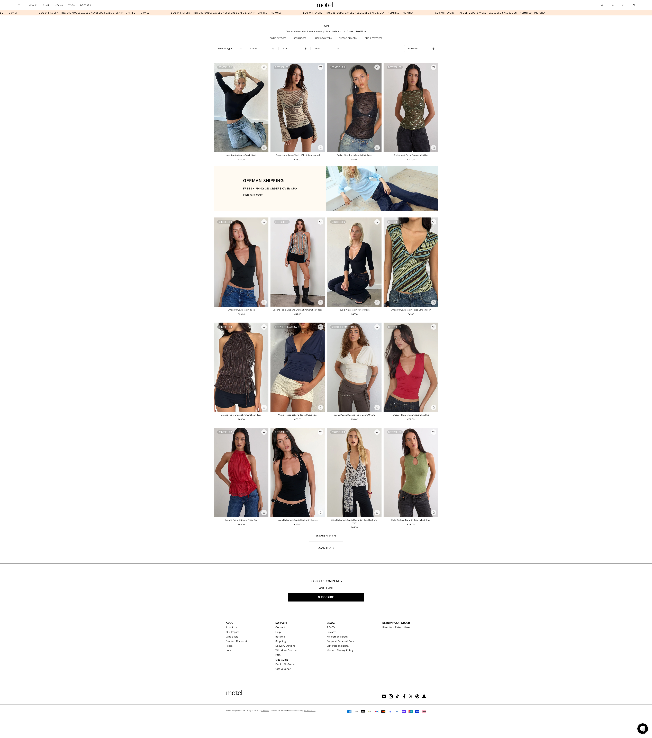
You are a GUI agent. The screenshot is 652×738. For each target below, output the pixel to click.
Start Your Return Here (396, 627)
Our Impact (232, 632)
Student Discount (236, 641)
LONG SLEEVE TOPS (373, 38)
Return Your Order (396, 623)
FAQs (278, 655)
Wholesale (232, 636)
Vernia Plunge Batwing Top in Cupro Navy (297, 415)
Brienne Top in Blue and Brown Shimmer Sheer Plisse (297, 309)
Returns (280, 636)
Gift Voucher (283, 669)
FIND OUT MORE (253, 195)
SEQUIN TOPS (300, 38)
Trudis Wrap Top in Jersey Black (354, 309)
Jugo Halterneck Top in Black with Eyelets (298, 520)
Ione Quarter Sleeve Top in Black (241, 155)
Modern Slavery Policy (340, 650)
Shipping (280, 641)
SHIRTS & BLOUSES (348, 38)
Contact (280, 627)
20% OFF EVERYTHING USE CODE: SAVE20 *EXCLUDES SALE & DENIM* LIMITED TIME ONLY (102, 13)
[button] (264, 67)
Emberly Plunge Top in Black (241, 309)
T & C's (331, 627)
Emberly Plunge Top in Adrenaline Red (411, 415)
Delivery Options (285, 646)
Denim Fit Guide (285, 664)
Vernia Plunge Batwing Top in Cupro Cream (354, 415)
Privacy (331, 632)
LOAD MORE (326, 548)
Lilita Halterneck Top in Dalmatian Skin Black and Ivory (354, 521)
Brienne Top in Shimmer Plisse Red (241, 520)
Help (278, 632)
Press (229, 646)
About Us (231, 627)
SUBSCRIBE (326, 597)
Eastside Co (265, 711)
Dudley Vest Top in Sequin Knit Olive (411, 155)
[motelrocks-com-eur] (324, 5)
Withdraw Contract (286, 650)
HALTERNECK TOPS (323, 38)
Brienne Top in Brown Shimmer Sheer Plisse (241, 415)
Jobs (229, 650)
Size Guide (281, 659)
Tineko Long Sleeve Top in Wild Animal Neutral (298, 155)
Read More (361, 31)
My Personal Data (337, 636)
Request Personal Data (340, 641)
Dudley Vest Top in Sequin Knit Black (354, 155)
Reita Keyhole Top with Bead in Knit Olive (410, 520)
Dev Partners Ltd (309, 711)
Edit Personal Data (338, 646)
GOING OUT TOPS (278, 38)
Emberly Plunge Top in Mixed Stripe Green (411, 309)
